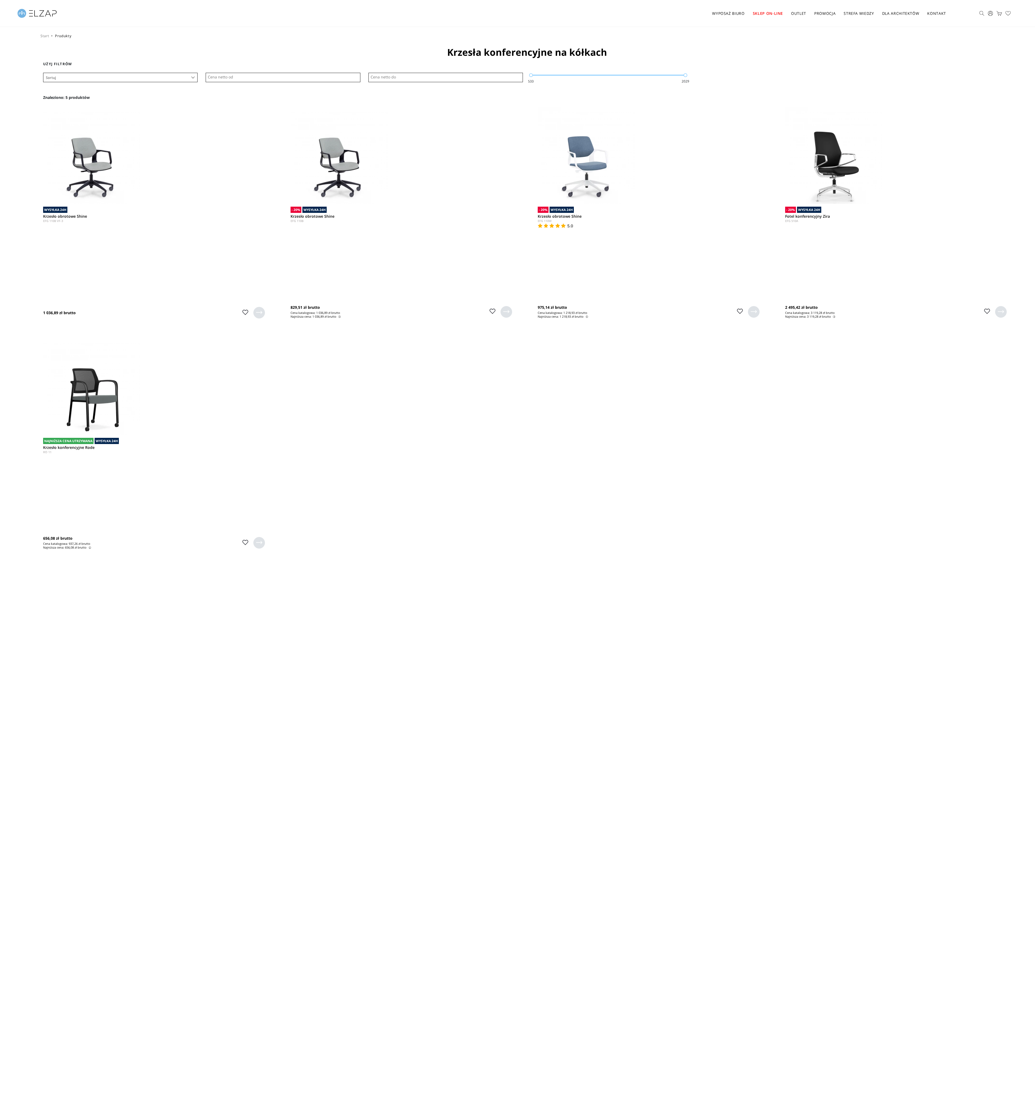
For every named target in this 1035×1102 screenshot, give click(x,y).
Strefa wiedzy (859, 13)
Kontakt (936, 13)
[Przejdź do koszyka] (999, 13)
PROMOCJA (825, 13)
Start (44, 35)
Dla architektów (900, 13)
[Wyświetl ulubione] (1008, 13)
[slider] (531, 75)
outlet (798, 13)
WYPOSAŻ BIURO (728, 13)
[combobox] (120, 77)
